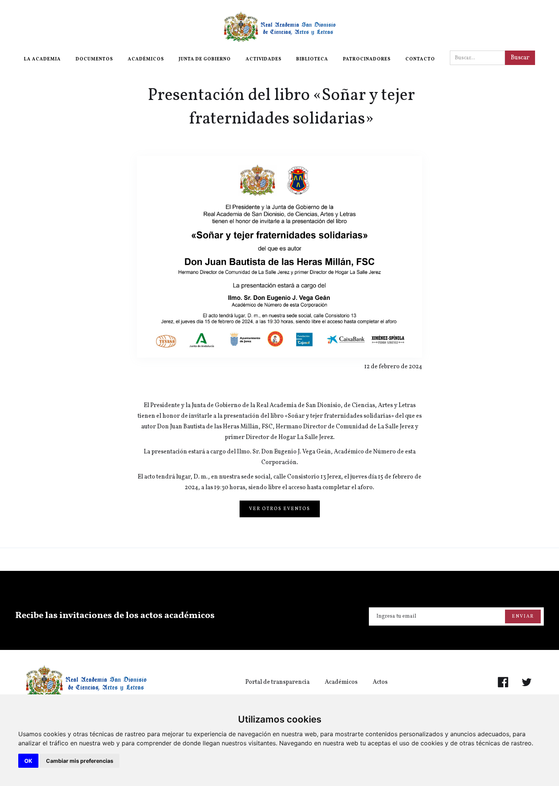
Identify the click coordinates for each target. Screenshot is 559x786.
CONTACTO (420, 59)
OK (28, 760)
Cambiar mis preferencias (79, 760)
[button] (42, 59)
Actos (380, 682)
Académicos (341, 682)
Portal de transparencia (277, 682)
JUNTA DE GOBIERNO (205, 59)
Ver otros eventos (279, 509)
